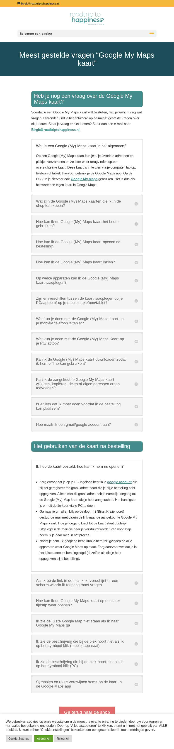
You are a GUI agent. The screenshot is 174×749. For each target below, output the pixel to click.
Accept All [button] (43, 738)
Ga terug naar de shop (87, 712)
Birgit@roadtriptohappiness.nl (55, 130)
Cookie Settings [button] (18, 738)
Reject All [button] (63, 738)
